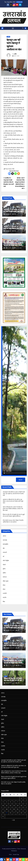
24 (3, 812)
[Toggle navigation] (13, 28)
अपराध (4, 536)
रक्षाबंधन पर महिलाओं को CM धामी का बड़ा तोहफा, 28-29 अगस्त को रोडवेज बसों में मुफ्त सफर (13, 501)
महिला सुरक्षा (5, 581)
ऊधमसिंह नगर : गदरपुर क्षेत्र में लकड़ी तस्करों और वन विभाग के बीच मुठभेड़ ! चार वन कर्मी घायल (9, 182)
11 (6, 805)
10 (3, 805)
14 (17, 805)
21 (17, 809)
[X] (12, 173)
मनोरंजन (5, 577)
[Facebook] (9, 173)
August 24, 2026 (10, 630)
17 (3, 809)
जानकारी (5, 552)
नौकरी (4, 564)
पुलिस (4, 568)
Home (10, 854)
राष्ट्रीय (4, 597)
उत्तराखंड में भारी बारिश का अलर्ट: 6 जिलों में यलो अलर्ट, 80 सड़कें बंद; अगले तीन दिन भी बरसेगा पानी (14, 493)
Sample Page (16, 854)
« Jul (13, 820)
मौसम (4, 585)
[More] (18, 173)
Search (20, 479)
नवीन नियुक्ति (6, 560)
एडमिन (15, 54)
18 (6, 809)
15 (21, 805)
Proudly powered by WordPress (9, 848)
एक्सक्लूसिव (5, 544)
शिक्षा (4, 601)
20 (14, 809)
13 (14, 805)
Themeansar (14, 850)
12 (10, 805)
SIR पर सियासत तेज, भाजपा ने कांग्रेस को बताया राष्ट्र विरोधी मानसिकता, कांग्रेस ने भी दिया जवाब (13, 508)
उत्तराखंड (8, 36)
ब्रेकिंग (4, 573)
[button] (22, 28)
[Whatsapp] (15, 173)
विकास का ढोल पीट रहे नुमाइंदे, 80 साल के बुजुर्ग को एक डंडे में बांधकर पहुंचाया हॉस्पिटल (13, 680)
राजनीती (5, 593)
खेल (4, 548)
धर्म (3, 556)
